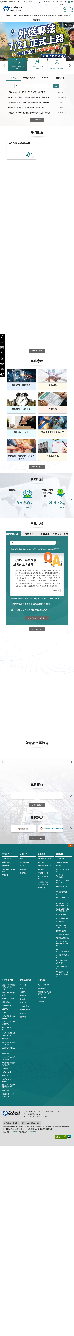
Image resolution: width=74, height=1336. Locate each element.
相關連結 (36, 20)
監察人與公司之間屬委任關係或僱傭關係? (29, 610)
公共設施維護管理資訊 (8, 1028)
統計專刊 (23, 992)
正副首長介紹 (6, 858)
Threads (18, 688)
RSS (19, 2)
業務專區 (27, 15)
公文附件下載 (42, 997)
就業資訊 (23, 869)
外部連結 (41, 1001)
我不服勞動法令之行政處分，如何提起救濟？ (62, 974)
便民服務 (37, 15)
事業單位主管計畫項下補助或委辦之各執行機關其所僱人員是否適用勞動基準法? (38, 599)
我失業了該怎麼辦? (62, 918)
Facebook (18, 648)
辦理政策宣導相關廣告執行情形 (8, 1043)
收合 (70, 845)
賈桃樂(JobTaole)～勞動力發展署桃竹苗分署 (26, 676)
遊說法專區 (6, 1068)
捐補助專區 (6, 1002)
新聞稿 (13, 78)
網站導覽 (55, 2)
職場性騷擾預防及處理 (62, 956)
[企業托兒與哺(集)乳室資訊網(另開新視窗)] (50, 795)
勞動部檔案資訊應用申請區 (8, 1080)
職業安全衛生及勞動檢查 (44, 877)
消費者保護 (41, 988)
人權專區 (5, 1012)
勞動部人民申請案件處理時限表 (8, 1095)
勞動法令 (32, 2)
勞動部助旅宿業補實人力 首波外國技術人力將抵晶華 (26, 107)
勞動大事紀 (6, 866)
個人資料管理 (6, 1072)
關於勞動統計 (24, 1017)
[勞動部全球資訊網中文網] (13, 9)
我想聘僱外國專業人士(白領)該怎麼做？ (62, 926)
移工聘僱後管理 (61, 931)
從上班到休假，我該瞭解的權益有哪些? (62, 904)
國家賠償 (5, 1075)
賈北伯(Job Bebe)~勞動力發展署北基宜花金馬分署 (28, 669)
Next (71, 498)
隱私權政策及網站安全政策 (31, 1123)
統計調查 (23, 995)
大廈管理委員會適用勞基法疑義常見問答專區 (30, 604)
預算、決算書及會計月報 (8, 994)
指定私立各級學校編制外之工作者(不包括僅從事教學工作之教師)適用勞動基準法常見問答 (38, 549)
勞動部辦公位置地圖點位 (8, 870)
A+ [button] (72, 2)
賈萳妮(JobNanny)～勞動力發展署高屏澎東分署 (27, 672)
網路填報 (23, 1013)
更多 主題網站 (37, 805)
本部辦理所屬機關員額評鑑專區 (8, 1064)
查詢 (65, 11)
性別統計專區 (24, 1006)
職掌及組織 (6, 862)
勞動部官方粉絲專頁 (18, 653)
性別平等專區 (6, 1005)
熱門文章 (60, 78)
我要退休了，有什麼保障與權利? (62, 882)
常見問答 (12, 2)
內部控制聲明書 (7, 1053)
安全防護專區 (6, 1090)
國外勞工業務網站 (43, 985)
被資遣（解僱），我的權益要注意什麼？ (62, 910)
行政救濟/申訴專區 (62, 862)
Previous (2, 498)
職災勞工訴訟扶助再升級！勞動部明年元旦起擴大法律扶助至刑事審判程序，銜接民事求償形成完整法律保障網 (37, 97)
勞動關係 (29, 534)
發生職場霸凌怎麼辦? (62, 934)
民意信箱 (47, 2)
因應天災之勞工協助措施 (62, 870)
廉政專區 (5, 1009)
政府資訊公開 (49, 15)
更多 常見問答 (37, 629)
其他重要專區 (42, 888)
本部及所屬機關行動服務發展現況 (8, 1034)
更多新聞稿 (37, 119)
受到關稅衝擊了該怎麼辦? (62, 887)
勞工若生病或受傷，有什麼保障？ (62, 962)
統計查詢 (23, 988)
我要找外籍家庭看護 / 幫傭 (63, 899)
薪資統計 (23, 999)
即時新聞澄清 (29, 78)
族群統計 (23, 1002)
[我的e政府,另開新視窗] (69, 1137)
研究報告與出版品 (8, 998)
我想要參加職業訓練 (62, 938)
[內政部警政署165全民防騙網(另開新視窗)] (50, 828)
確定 (55, 86)
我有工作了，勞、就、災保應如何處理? (62, 950)
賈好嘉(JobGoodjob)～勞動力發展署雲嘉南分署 (27, 663)
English (39, 2)
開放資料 (5, 1039)
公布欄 (45, 78)
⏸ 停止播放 (68, 25)
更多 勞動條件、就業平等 (37, 618)
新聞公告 (18, 15)
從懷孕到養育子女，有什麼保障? (62, 876)
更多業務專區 (37, 467)
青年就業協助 (60, 922)
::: (1, 1)
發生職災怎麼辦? (61, 914)
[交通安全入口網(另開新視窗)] (23, 828)
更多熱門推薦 (37, 350)
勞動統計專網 (62, 15)
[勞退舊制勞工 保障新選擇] (37, 41)
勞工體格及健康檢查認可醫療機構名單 (44, 993)
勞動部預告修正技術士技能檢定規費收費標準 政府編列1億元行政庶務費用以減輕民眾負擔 (37, 113)
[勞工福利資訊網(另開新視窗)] (23, 795)
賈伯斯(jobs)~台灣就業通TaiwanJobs (23, 660)
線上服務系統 (60, 858)
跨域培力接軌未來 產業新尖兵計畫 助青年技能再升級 (26, 92)
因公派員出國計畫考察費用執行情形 (8, 1086)
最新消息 (23, 985)
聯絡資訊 (5, 875)
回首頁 (25, 2)
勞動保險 (45, 534)
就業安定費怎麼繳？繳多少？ (62, 893)
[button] (4, 65)
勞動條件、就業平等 (13, 534)
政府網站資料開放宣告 (11, 1123)
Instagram (19, 682)
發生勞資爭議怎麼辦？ (61, 967)
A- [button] (66, 2)
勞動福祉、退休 (60, 534)
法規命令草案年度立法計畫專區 (8, 1058)
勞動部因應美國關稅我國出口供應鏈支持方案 (8, 987)
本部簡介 (8, 15)
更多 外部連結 (37, 838)
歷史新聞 (23, 873)
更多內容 (56, 590)
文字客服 (71, 11)
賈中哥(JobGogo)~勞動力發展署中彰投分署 (26, 666)
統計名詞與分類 (25, 1010)
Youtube (18, 694)
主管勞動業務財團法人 (8, 1049)
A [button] (68, 2)
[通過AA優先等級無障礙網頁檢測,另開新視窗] (61, 1137)
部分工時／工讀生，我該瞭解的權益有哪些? (62, 944)
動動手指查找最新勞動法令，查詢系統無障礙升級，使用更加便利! (30, 102)
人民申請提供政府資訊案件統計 (8, 1023)
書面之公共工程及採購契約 (8, 1017)
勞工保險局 (15, 656)
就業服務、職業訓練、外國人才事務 (43, 883)
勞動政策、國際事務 (44, 858)
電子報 (17, 700)
